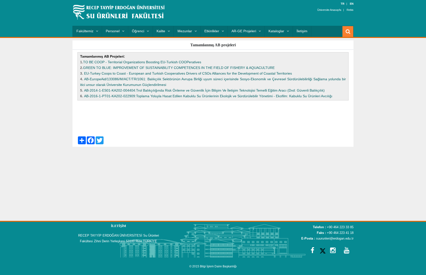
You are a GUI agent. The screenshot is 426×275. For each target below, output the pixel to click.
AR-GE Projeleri (243, 31)
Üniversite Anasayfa (329, 9)
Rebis (350, 9)
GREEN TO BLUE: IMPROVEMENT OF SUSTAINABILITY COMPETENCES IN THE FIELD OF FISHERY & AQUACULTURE (179, 68)
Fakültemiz (84, 31)
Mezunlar (185, 31)
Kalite (161, 31)
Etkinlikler (211, 31)
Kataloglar (276, 31)
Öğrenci (138, 31)
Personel (113, 31)
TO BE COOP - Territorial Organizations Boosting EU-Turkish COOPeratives (142, 62)
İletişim (302, 31)
